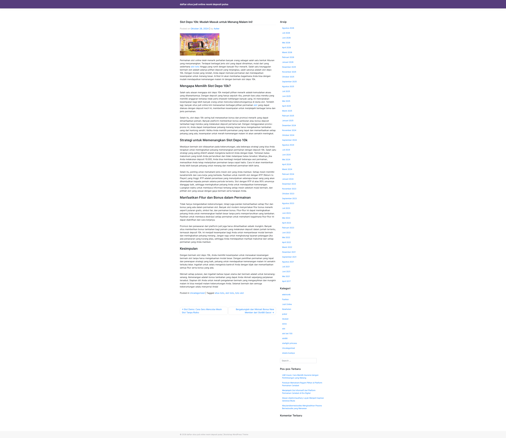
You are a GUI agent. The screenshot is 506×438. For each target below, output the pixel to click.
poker (284, 314)
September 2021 (289, 257)
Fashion (285, 299)
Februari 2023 (288, 228)
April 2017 (286, 281)
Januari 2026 (287, 62)
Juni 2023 (286, 213)
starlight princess (289, 343)
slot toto (195, 66)
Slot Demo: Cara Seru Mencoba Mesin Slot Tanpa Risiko (202, 311)
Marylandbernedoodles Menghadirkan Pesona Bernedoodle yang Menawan (302, 406)
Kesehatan (286, 309)
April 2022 (286, 242)
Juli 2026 (286, 33)
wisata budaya (288, 353)
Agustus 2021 (288, 262)
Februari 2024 (288, 174)
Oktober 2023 (288, 193)
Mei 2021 (286, 276)
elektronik (286, 294)
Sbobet (285, 319)
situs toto (219, 293)
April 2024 (286, 164)
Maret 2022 (287, 247)
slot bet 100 (287, 333)
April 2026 (286, 47)
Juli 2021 (286, 266)
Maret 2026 (287, 52)
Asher (216, 28)
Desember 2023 (289, 184)
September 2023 (289, 198)
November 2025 (289, 72)
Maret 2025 (287, 111)
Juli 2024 (286, 150)
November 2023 (289, 189)
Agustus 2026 (288, 28)
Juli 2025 (286, 91)
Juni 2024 (286, 154)
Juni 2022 (286, 232)
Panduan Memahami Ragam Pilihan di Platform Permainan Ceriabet (302, 384)
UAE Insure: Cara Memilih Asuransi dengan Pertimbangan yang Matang (300, 376)
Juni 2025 (286, 96)
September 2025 (289, 81)
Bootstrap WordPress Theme (236, 434)
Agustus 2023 (288, 203)
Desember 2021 (289, 252)
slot (255, 105)
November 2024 (289, 130)
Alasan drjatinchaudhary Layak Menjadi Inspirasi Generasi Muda (303, 399)
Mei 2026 (286, 42)
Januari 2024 (287, 179)
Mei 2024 (286, 159)
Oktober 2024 (288, 135)
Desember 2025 (289, 67)
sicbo (284, 324)
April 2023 (286, 223)
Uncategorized (197, 293)
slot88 (285, 338)
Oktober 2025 (288, 77)
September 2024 (289, 140)
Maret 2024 (287, 169)
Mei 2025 (286, 101)
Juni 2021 (286, 271)
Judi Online (287, 304)
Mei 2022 (286, 237)
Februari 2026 (288, 57)
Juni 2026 (286, 38)
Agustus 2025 (288, 86)
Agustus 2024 (288, 145)
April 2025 (286, 106)
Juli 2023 (286, 208)
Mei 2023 (286, 218)
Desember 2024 (289, 125)
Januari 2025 (287, 120)
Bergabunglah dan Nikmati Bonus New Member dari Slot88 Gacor (255, 311)
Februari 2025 (288, 116)
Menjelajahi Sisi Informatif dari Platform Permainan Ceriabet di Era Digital (298, 391)
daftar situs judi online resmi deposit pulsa (204, 4)
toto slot (239, 293)
